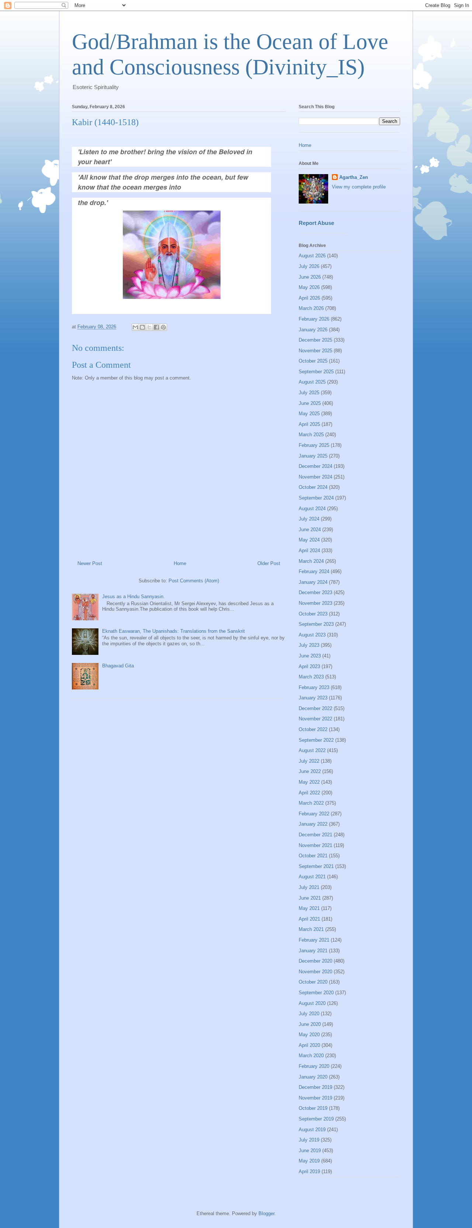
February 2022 (314, 813)
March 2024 (311, 561)
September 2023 (316, 624)
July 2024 (309, 519)
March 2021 (311, 929)
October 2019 (313, 1108)
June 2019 (310, 1150)
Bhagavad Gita (118, 665)
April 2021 (309, 919)
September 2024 (316, 498)
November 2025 (315, 350)
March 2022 (311, 803)
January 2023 (313, 698)
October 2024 (313, 487)
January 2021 (313, 950)
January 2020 (313, 1077)
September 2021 (316, 866)
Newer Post (89, 563)
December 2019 (315, 1087)
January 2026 (313, 329)
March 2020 (311, 1055)
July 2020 (309, 1013)
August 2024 (312, 508)
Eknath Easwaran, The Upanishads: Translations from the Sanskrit (173, 631)
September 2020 (316, 992)
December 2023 (315, 592)
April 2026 (309, 298)
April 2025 (309, 424)
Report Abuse (316, 223)
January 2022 (313, 824)
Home (180, 563)
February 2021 (314, 940)
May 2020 (309, 1034)
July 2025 (309, 392)
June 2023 (310, 656)
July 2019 (309, 1140)
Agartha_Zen (353, 177)
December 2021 (315, 834)
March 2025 (311, 434)
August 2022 (312, 750)
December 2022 (315, 708)
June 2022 (310, 771)
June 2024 (310, 529)
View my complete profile (359, 187)
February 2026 (314, 319)
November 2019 (315, 1098)
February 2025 (314, 445)
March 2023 (311, 677)
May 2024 (309, 540)
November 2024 (315, 477)
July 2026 (309, 266)
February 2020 (314, 1066)
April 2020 (309, 1045)
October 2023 (313, 614)
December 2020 (315, 961)
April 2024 (309, 550)
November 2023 (315, 603)
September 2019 (316, 1119)
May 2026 (309, 287)
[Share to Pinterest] (163, 327)
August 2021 (312, 876)
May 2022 (309, 782)
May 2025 (309, 413)
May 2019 (309, 1161)
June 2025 (310, 403)
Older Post (268, 563)
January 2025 (313, 456)
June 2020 (310, 1024)
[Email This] (135, 327)
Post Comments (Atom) (194, 580)
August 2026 (312, 255)
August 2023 (312, 635)
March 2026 (311, 308)
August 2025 (312, 382)
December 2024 (315, 466)
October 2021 (313, 855)
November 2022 (315, 718)
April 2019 (309, 1171)
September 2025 (316, 371)
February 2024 (314, 571)
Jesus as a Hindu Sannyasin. (133, 596)
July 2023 (309, 645)
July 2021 (309, 887)
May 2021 (309, 908)
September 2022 (316, 740)
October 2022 (313, 729)
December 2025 (315, 340)
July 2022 (309, 761)
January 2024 (313, 582)
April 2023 (309, 666)
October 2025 (313, 361)
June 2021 (310, 898)
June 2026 (310, 277)
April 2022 (309, 792)
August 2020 (312, 1003)
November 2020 (315, 971)
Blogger (266, 1213)
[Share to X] (149, 327)
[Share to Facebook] (156, 327)
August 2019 (312, 1129)
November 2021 (315, 845)
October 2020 (313, 982)
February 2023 (314, 687)
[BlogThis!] (142, 327)
